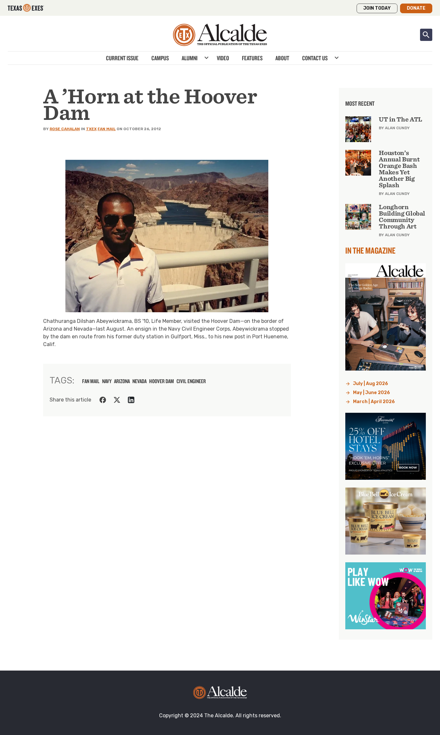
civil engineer (191, 381)
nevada (139, 381)
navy (106, 381)
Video (223, 58)
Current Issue (122, 58)
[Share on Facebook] (103, 400)
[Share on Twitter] (117, 400)
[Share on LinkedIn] (131, 400)
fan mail (91, 381)
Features (252, 58)
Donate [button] (416, 8)
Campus (160, 58)
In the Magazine (370, 250)
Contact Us (315, 58)
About (282, 58)
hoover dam (161, 381)
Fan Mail (107, 129)
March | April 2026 (374, 401)
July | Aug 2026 (370, 383)
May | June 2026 (371, 392)
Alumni (189, 58)
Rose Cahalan (65, 129)
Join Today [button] (377, 8)
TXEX (91, 129)
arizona (122, 381)
